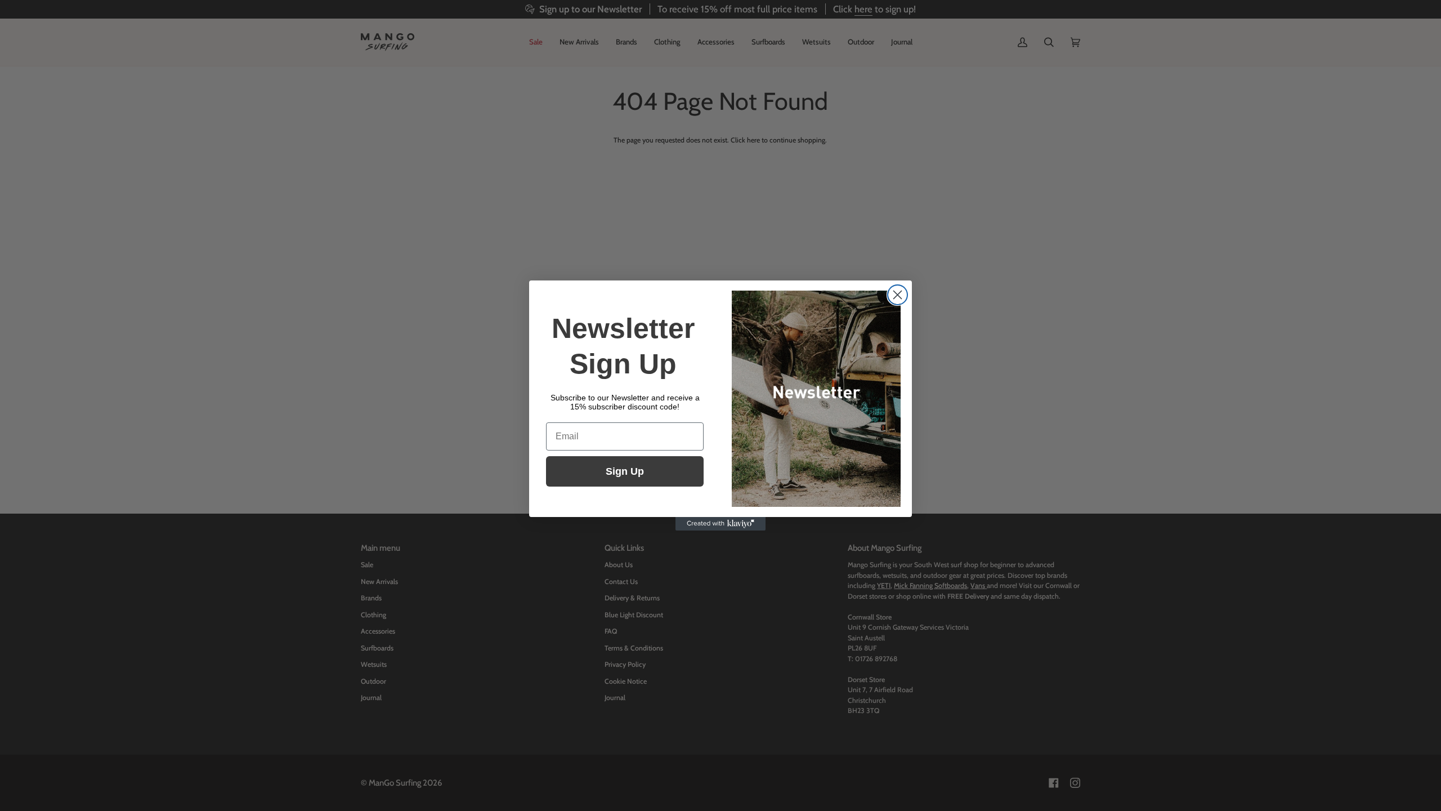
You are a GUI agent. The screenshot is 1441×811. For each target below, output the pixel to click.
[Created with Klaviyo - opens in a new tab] (720, 524)
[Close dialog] (897, 295)
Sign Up (625, 471)
